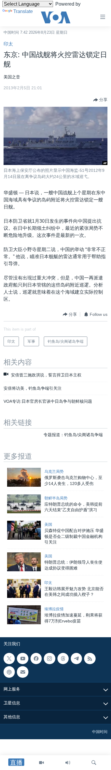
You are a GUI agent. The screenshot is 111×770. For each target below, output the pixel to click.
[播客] (9, 672)
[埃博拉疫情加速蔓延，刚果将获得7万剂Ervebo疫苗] (24, 614)
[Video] (41, 762)
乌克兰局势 (54, 471)
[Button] (100, 99)
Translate (23, 11)
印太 (8, 43)
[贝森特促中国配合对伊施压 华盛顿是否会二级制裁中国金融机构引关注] (24, 530)
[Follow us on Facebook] (36, 658)
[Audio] (68, 762)
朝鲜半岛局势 (55, 498)
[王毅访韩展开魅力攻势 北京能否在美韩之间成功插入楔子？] (24, 588)
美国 (48, 524)
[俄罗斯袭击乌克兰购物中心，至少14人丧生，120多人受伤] (24, 477)
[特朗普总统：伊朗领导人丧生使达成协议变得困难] (24, 561)
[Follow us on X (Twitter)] (9, 658)
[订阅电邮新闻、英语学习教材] (22, 672)
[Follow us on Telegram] (76, 658)
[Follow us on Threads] (63, 658)
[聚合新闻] (89, 658)
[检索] (94, 762)
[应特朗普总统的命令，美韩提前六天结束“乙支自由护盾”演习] (24, 503)
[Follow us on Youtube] (22, 658)
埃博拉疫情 (54, 609)
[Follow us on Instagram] (49, 658)
